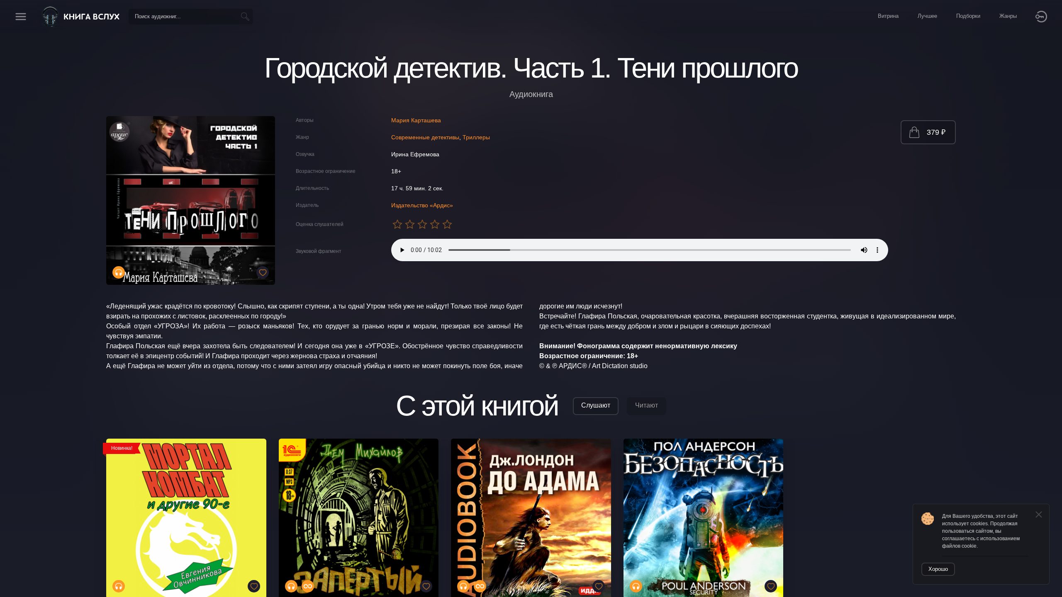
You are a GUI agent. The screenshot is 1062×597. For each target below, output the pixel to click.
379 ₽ (936, 132)
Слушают (595, 405)
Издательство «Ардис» (422, 205)
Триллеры (476, 137)
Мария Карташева (416, 120)
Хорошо (938, 569)
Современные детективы (425, 137)
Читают (646, 405)
